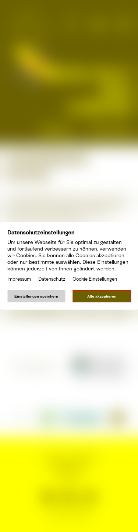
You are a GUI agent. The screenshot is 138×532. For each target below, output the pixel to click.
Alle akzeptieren (101, 296)
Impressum (19, 279)
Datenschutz (51, 279)
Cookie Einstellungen (94, 279)
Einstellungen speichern (36, 296)
